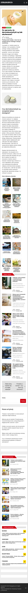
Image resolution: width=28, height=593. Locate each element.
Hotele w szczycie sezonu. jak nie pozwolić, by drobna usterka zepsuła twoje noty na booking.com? (13, 428)
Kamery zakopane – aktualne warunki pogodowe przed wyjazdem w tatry (18, 349)
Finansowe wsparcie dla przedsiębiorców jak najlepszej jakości (14, 564)
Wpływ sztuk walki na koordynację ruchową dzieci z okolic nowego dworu (18, 315)
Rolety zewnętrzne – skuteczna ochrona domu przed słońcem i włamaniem (13, 550)
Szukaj (3, 397)
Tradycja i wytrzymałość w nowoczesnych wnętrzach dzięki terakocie (19, 279)
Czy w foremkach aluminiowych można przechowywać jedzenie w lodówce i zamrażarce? (19, 332)
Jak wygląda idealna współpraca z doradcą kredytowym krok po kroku (18, 366)
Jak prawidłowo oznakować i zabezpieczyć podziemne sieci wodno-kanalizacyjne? (17, 506)
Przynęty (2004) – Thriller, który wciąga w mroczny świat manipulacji (13, 557)
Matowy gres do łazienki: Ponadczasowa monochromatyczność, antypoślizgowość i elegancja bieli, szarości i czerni (19, 298)
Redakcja (7, 37)
